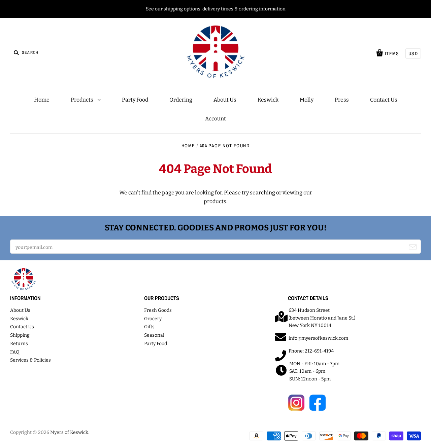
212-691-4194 (319, 351)
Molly (306, 100)
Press (342, 100)
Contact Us (383, 100)
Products (82, 100)
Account (215, 118)
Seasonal (154, 335)
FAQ (15, 352)
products (215, 201)
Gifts (149, 327)
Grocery (153, 319)
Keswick (268, 100)
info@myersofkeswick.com (318, 338)
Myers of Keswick (69, 432)
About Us (224, 100)
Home (41, 100)
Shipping (20, 335)
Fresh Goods (158, 310)
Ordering (180, 100)
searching (262, 192)
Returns (19, 343)
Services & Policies (30, 360)
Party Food (135, 100)
